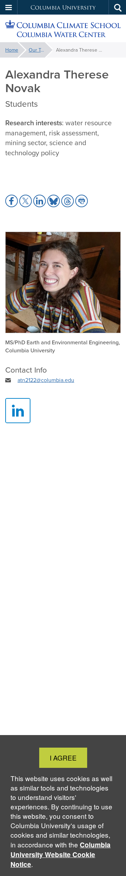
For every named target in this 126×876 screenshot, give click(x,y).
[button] (9, 7)
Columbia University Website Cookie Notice (60, 854)
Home (11, 49)
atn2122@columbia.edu (46, 380)
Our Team (39, 49)
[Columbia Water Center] (63, 28)
